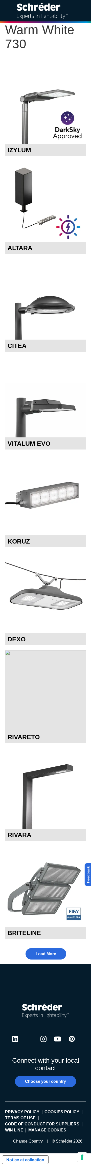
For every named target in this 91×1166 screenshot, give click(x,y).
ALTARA (20, 247)
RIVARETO (24, 736)
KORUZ (19, 541)
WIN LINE (14, 1130)
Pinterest (71, 1043)
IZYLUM (19, 150)
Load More (46, 954)
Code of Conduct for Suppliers (42, 1124)
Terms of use (20, 1118)
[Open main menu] (83, 11)
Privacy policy (22, 1112)
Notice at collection (25, 1159)
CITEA (17, 345)
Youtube (57, 1043)
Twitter (29, 1043)
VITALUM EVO (29, 443)
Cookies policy (61, 1112)
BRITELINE (24, 932)
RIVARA (19, 834)
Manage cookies (47, 1130)
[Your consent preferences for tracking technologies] (82, 1157)
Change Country (28, 1141)
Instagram (43, 1043)
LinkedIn (15, 1043)
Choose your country (45, 1081)
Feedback (88, 874)
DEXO (17, 639)
